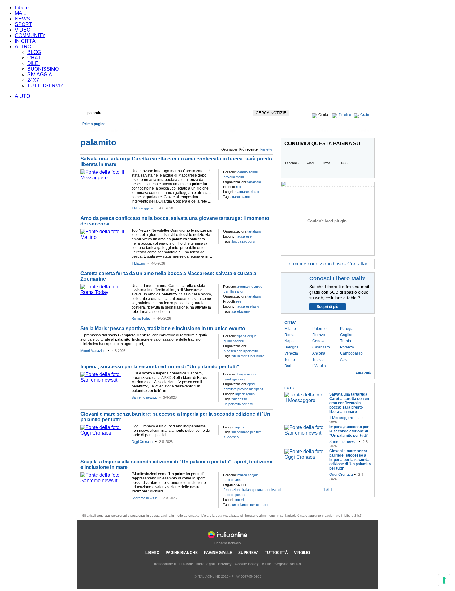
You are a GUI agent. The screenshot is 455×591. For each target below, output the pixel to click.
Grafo (364, 114)
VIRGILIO (302, 552)
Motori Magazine (92, 350)
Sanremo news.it (144, 397)
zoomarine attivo (249, 286)
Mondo (127, 131)
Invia (326, 162)
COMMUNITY (30, 35)
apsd (251, 384)
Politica (142, 131)
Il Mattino (138, 263)
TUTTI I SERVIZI (46, 85)
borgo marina (247, 374)
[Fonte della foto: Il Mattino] (104, 237)
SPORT (23, 24)
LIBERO (152, 552)
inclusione (257, 356)
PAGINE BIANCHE (182, 552)
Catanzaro (321, 347)
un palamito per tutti (238, 404)
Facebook (292, 162)
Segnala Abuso (287, 564)
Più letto (266, 149)
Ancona (318, 353)
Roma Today (141, 318)
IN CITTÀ (25, 41)
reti (238, 187)
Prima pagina (94, 124)
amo (246, 197)
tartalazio (254, 182)
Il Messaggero (142, 208)
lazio (255, 192)
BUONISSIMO (43, 69)
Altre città (363, 373)
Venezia (291, 353)
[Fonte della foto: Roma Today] (104, 292)
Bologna (291, 347)
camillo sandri (247, 172)
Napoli (290, 341)
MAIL (20, 13)
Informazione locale (323, 131)
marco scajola (247, 475)
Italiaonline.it (165, 564)
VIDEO (22, 30)
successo (239, 399)
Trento (345, 341)
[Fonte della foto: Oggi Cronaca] (104, 433)
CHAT (34, 57)
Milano (290, 328)
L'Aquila (319, 366)
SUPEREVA (248, 552)
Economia (109, 131)
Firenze (318, 335)
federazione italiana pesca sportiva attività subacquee (264, 490)
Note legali (205, 564)
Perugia (346, 328)
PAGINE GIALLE (218, 552)
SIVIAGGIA (39, 74)
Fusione (186, 564)
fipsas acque (247, 336)
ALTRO (23, 46)
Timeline (345, 114)
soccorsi (248, 241)
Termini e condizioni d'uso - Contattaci (328, 263)
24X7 (33, 80)
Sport (192, 131)
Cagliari (346, 335)
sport (266, 504)
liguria (250, 394)
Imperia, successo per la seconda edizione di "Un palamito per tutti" (159, 366)
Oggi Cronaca (142, 442)
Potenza (347, 347)
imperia (240, 394)
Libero (22, 7)
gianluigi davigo (235, 379)
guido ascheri (234, 341)
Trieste (318, 359)
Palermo (319, 328)
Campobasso (351, 353)
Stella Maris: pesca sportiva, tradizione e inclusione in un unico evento (162, 328)
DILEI (33, 63)
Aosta (345, 359)
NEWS (22, 18)
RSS (344, 162)
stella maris (240, 356)
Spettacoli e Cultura (168, 131)
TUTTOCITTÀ (276, 552)
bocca (236, 241)
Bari (287, 366)
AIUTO (22, 96)
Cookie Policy (247, 564)
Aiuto (266, 564)
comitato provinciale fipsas (243, 389)
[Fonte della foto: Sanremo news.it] (104, 380)
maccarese (243, 192)
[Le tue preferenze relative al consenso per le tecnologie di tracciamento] (444, 580)
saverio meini (234, 177)
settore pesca (234, 495)
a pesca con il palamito (241, 351)
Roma (289, 335)
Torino (289, 359)
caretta (237, 197)
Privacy (225, 564)
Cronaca (91, 131)
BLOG (34, 52)
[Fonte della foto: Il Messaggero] (104, 177)
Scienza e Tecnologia (218, 131)
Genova (319, 341)
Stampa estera (359, 131)
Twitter (309, 162)
